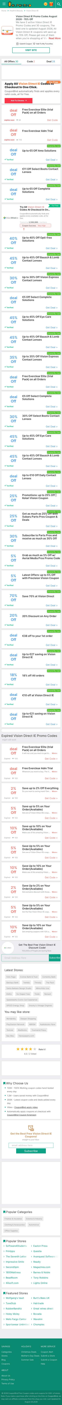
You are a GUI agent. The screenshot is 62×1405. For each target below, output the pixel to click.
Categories (6, 1352)
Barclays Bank (12, 982)
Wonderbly (11, 1018)
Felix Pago (11, 977)
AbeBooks (22, 1030)
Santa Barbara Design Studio (18, 988)
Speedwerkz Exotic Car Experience (21, 1000)
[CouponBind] (21, 4)
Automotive (34, 1225)
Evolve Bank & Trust (29, 977)
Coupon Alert (47, 1352)
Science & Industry (34, 1219)
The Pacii (50, 982)
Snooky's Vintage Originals (40, 1005)
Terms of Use (7, 1383)
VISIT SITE (31, 50)
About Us (5, 1375)
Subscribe (54, 957)
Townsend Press (39, 1030)
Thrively (37, 982)
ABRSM (32, 1024)
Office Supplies (11, 1231)
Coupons (5, 1363)
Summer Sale (27, 1359)
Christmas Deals (28, 1352)
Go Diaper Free (23, 994)
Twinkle (26, 982)
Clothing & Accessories (15, 1225)
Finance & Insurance (13, 1219)
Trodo (37, 994)
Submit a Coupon (49, 1359)
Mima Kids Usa (42, 988)
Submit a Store (48, 1355)
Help (43, 1363)
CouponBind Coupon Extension (21, 1115)
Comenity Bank (49, 977)
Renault (47, 994)
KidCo (9, 994)
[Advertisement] (31, 72)
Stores (4, 1355)
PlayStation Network (15, 1024)
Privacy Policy (8, 1379)
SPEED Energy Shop (15, 1005)
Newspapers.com (26, 1036)
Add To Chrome (17, 100)
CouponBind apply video (26, 1107)
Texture (9, 1030)
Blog (3, 1359)
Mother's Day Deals (30, 1355)
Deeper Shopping (28, 1018)
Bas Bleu (10, 1036)
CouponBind (53, 1396)
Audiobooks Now (47, 1024)
